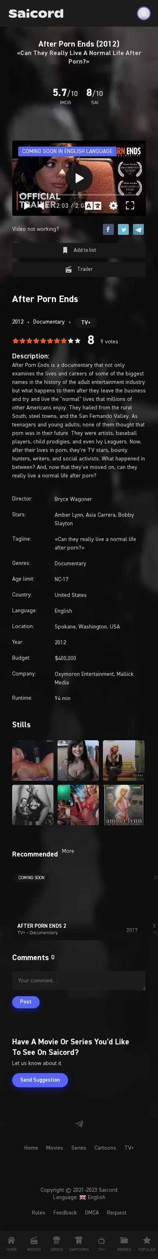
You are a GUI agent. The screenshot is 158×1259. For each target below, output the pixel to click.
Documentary (49, 322)
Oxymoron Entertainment (84, 674)
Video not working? (35, 229)
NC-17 (61, 579)
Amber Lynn (69, 515)
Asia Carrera (100, 515)
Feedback (65, 1213)
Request (116, 1213)
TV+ (86, 323)
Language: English (79, 1197)
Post (26, 1002)
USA (115, 627)
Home (31, 1148)
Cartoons (105, 1148)
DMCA (92, 1213)
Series (78, 1148)
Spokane (65, 627)
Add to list (84, 250)
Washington (93, 627)
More (68, 851)
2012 (17, 322)
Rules (38, 1213)
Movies (54, 1148)
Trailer (84, 269)
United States (71, 595)
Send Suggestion (40, 1080)
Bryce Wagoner (73, 499)
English (63, 611)
